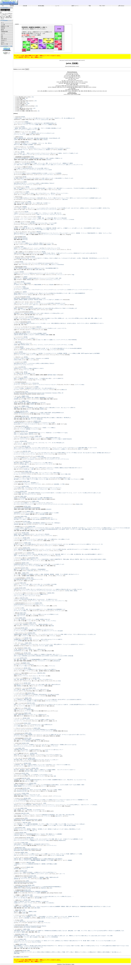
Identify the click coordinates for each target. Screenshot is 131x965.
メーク (15, 695)
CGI (15, 570)
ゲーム (30, 229)
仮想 (29, 705)
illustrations (28, 394)
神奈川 (15, 675)
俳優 (19, 139)
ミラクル (16, 189)
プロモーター (42, 610)
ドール (31, 791)
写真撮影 (44, 159)
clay (43, 269)
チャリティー (67, 384)
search (82, 60)
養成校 (49, 695)
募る (34, 530)
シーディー (29, 384)
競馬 (53, 650)
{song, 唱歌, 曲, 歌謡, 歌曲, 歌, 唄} (72, 89)
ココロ (15, 494)
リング (58, 249)
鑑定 (20, 907)
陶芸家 (18, 239)
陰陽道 (45, 399)
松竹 (34, 948)
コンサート (51, 610)
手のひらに (53, 555)
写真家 (24, 660)
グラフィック (42, 354)
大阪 (44, 625)
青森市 (15, 159)
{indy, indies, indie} (72, 79)
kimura (65, 731)
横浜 (51, 449)
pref (72, 60)
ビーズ (25, 199)
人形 (44, 294)
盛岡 (18, 660)
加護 (25, 620)
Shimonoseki (66, 299)
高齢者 (27, 254)
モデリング (66, 304)
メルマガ (39, 494)
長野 (25, 269)
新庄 (44, 274)
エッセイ (24, 359)
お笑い (26, 932)
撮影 (38, 159)
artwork (38, 394)
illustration (16, 394)
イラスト (19, 179)
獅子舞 (43, 902)
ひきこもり (35, 359)
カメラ (34, 540)
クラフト (54, 304)
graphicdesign (17, 820)
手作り (35, 199)
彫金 (15, 279)
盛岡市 (22, 159)
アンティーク (31, 209)
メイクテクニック (49, 484)
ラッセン (38, 595)
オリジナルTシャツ (53, 479)
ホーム (2, 22)
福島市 (30, 509)
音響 (31, 514)
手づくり (41, 234)
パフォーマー (38, 806)
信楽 (22, 269)
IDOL (51, 585)
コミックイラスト (35, 399)
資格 (41, 625)
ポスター (55, 535)
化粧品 (24, 254)
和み (41, 751)
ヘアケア (50, 796)
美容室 (48, 540)
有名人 (54, 575)
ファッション (55, 189)
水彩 (38, 680)
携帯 (31, 499)
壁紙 (29, 499)
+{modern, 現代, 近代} (20, 102)
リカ (39, 600)
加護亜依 (37, 374)
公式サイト (53, 424)
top (3, 5)
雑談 (43, 5)
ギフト (28, 756)
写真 (90, 5)
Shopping (68, 234)
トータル (49, 189)
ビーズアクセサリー (18, 199)
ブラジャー (41, 615)
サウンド (39, 630)
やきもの (19, 269)
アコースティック (26, 264)
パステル (42, 680)
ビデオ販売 (23, 685)
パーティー (34, 922)
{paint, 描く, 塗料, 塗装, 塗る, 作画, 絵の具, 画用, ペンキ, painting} (72, 83)
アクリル (46, 680)
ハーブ (47, 660)
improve (55, 399)
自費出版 (50, 685)
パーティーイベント (23, 244)
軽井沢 (24, 279)
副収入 (49, 746)
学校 (55, 389)
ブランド (69, 249)
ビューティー (25, 189)
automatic (52, 499)
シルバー (18, 545)
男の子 (30, 550)
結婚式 (45, 244)
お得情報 (45, 825)
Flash (30, 119)
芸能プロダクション (18, 274)
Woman (47, 741)
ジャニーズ (35, 645)
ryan (57, 194)
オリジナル (39, 199)
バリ (48, 756)
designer (58, 635)
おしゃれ (34, 254)
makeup (67, 484)
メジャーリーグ (39, 274)
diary (45, 409)
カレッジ (27, 731)
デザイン (21, 600)
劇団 (23, 640)
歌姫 (26, 499)
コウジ (19, 294)
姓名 (23, 907)
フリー (30, 304)
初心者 (43, 700)
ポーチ (25, 224)
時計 (15, 625)
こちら (40, 57)
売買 (23, 670)
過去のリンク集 (4, 44)
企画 (51, 705)
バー (20, 922)
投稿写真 (33, 835)
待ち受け (35, 499)
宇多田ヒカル (17, 499)
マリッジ (42, 545)
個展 (34, 269)
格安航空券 (43, 892)
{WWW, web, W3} (72, 92)
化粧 (19, 344)
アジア (15, 756)
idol (64, 575)
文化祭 (46, 514)
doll (15, 791)
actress (38, 144)
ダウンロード (43, 635)
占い (34, 229)
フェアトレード (39, 756)
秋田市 (19, 159)
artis (65, 94)
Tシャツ (47, 354)
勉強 (38, 409)
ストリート (16, 354)
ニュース (57, 5)
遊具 (63, 806)
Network (47, 179)
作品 (23, 781)
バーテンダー (24, 922)
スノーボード (17, 761)
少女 (32, 580)
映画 (27, 204)
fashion (37, 134)
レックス (55, 605)
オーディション (44, 194)
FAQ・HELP (102, 5)
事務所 (22, 771)
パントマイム (22, 214)
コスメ (42, 189)
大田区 (52, 119)
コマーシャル (30, 194)
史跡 (43, 937)
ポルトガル (24, 892)
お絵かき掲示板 (27, 179)
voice (35, 144)
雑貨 (35, 209)
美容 (45, 189)
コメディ (34, 214)
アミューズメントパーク (29, 806)
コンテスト (44, 855)
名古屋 (58, 424)
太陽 (54, 334)
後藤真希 (45, 374)
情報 (28, 845)
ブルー (17, 244)
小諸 (28, 269)
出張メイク (16, 329)
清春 (42, 565)
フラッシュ (56, 550)
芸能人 (41, 139)
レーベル (52, 454)
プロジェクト (36, 640)
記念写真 (24, 174)
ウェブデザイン (28, 339)
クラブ (58, 349)
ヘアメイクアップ (36, 329)
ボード (47, 761)
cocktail (85, 449)
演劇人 (28, 530)
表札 (29, 907)
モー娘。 (46, 575)
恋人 (41, 811)
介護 (38, 254)
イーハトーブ (22, 741)
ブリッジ (20, 124)
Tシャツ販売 (60, 479)
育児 (22, 324)
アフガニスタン (60, 384)
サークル (26, 761)
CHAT (60, 550)
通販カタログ (44, 439)
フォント (38, 635)
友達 (37, 786)
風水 (25, 399)
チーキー (28, 439)
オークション (32, 715)
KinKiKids (16, 645)
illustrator (34, 394)
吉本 (21, 948)
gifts (61, 756)
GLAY (27, 645)
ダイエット (36, 570)
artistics (69, 94)
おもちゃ (30, 294)
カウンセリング (21, 339)
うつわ (20, 319)
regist (79, 60)
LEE (47, 878)
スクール (59, 389)
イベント (29, 474)
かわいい (59, 209)
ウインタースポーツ (41, 761)
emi (39, 888)
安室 (29, 897)
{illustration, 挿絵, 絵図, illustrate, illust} (72, 77)
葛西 (48, 786)
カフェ (63, 234)
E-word (69, 60)
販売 (21, 459)
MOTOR (33, 888)
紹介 (40, 700)
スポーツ (31, 736)
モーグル (54, 274)
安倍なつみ (32, 374)
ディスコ (30, 605)
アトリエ (16, 766)
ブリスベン (64, 174)
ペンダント (36, 545)
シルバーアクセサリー (55, 756)
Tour (28, 883)
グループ (24, 540)
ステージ (37, 514)
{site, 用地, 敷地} (72, 88)
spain (47, 892)
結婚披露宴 (31, 159)
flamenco (56, 892)
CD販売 (45, 685)
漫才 (24, 948)
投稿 (37, 354)
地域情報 (12, 5)
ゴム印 (32, 907)
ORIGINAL (61, 545)
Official (24, 888)
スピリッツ (16, 464)
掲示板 (39, 5)
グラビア (24, 194)
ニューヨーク (24, 384)
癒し (20, 229)
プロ (15, 179)
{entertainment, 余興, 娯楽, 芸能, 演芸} (72, 75)
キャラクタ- (16, 219)
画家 (27, 359)
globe (47, 736)
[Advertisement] (41, 11)
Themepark (67, 806)
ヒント (47, 309)
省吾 (22, 524)
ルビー (57, 873)
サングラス (29, 524)
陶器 (44, 751)
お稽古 (46, 625)
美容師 (45, 329)
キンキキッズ (22, 645)
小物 (39, 224)
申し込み (55, 124)
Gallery (2, 42)
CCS (29, 922)
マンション (24, 379)
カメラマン (46, 721)
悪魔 (35, 414)
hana (59, 194)
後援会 (20, 419)
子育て (25, 324)
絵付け (19, 751)
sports (51, 811)
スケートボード (67, 274)
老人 (31, 254)
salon (34, 134)
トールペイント (17, 560)
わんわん (25, 600)
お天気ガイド (4, 40)
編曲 (39, 129)
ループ (26, 630)
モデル (15, 149)
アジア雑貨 (31, 234)
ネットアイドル (46, 585)
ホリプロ (36, 555)
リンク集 (3, 24)
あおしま (44, 499)
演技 (27, 139)
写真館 (20, 660)
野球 (40, 897)
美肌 (27, 309)
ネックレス (51, 199)
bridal (50, 309)
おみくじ (45, 715)
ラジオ (29, 204)
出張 (19, 309)
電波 (37, 615)
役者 (15, 530)
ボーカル (30, 489)
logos (33, 820)
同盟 (15, 169)
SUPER (16, 888)
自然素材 (36, 234)
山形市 (33, 509)
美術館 (50, 334)
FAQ (2, 35)
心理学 (51, 660)
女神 (21, 139)
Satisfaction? (17, 119)
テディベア (16, 154)
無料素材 (31, 630)
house (58, 489)
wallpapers (28, 820)
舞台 (20, 204)
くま (26, 209)
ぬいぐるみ (22, 209)
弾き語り (16, 264)
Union (74, 504)
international (52, 786)
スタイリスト (37, 189)
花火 (15, 469)
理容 (15, 715)
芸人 (64, 214)
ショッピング (24, 845)
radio (65, 424)
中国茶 (51, 399)
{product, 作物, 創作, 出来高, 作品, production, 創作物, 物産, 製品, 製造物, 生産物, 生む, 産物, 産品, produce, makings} (72, 87)
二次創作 (23, 119)
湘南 (27, 234)
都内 (49, 489)
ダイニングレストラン (73, 449)
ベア (33, 154)
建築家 (20, 912)
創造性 (25, 580)
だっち (45, 746)
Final (27, 690)
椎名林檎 (58, 670)
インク (35, 680)
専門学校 (54, 695)
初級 (21, 409)
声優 (21, 144)
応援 (56, 454)
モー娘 (22, 620)
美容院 (27, 134)
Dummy (72, 304)
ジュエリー (30, 249)
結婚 (40, 159)
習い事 (21, 404)
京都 (40, 124)
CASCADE (67, 354)
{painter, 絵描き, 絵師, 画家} (72, 84)
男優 (23, 530)
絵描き (32, 179)
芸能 (40, 640)
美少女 (42, 791)
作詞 (50, 264)
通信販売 (49, 439)
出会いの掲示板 (17, 816)
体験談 (35, 139)
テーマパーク (59, 806)
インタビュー (45, 801)
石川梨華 (24, 575)
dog (54, 565)
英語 (19, 404)
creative (33, 850)
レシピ (41, 922)
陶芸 (15, 239)
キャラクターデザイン (47, 304)
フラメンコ (30, 892)
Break (30, 690)
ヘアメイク (31, 189)
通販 (46, 560)
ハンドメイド (46, 199)
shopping (55, 840)
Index (67, 66)
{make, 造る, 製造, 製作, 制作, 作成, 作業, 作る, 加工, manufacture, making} (72, 82)
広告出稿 (25, 5)
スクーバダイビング (37, 736)
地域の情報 (20, 937)
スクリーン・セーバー (62, 860)
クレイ (48, 219)
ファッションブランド (55, 354)
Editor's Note (75, 66)
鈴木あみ (16, 830)
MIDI (43, 650)
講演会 (38, 917)
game (51, 179)
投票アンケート (75, 5)
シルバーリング (24, 249)
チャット (27, 229)
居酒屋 (51, 565)
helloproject (60, 374)
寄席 (36, 932)
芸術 (79, 94)
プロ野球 (19, 811)
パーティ (40, 902)
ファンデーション (18, 254)
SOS (18, 570)
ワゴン (36, 690)
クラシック (55, 680)
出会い (34, 259)
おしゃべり (21, 399)
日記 (48, 399)
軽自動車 (49, 690)
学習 (36, 409)
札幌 (15, 710)
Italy (19, 883)
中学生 (27, 119)
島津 (15, 419)
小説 (33, 119)
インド (33, 786)
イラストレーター (37, 184)
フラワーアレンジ (35, 878)
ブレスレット (58, 199)
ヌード (45, 791)
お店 (26, 259)
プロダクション (32, 585)
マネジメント (49, 274)
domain (75, 60)
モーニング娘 (17, 620)
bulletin (36, 179)
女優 (18, 204)
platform (40, 820)
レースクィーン (30, 284)
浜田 (20, 524)
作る (32, 665)
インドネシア (21, 756)
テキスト (25, 570)
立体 (36, 294)
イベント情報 (57, 474)
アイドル (22, 284)
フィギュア (40, 294)
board (40, 179)
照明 (33, 514)
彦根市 (50, 514)
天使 (32, 414)
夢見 (15, 615)
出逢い (26, 811)
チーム (22, 761)
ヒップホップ (21, 349)
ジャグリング (28, 214)
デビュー (38, 194)
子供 (49, 791)
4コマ (29, 580)
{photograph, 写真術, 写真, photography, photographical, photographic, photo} (72, 85)
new (63, 60)
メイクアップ (26, 389)
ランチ (38, 751)
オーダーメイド (30, 545)
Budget (25, 883)
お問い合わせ (121, 5)
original (55, 791)
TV (39, 675)
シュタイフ (37, 439)
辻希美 (41, 374)
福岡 (29, 309)
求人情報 (53, 816)
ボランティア (43, 705)
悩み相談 (16, 229)
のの (32, 620)
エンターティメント (42, 204)
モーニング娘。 (17, 575)
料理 (24, 444)
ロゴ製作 (82, 479)
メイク (15, 309)
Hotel (21, 883)
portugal (52, 892)
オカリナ (33, 319)
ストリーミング (51, 801)
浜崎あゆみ (29, 519)
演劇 (24, 139)
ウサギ (46, 776)
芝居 (31, 640)
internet (51, 840)
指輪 (21, 545)
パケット (43, 560)
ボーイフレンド (20, 469)
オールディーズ (17, 590)
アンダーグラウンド (32, 349)
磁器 (21, 239)
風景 (39, 509)
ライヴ (47, 610)
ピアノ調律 (29, 164)
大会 (39, 922)
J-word (65, 60)
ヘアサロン (26, 796)
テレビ (23, 204)
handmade (38, 850)
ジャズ (50, 680)
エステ (38, 309)
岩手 (15, 660)
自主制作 (38, 705)
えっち (32, 615)
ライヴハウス (36, 610)
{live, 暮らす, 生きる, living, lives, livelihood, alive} (72, 80)
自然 (32, 279)
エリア (62, 610)
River (60, 464)
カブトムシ (43, 469)
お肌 (26, 314)
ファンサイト (35, 524)
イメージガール (53, 149)
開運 (18, 907)
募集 (32, 530)
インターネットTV (62, 454)
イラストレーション (27, 680)
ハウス (22, 489)
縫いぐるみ (22, 259)
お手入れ (22, 314)
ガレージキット (36, 791)
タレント (31, 149)
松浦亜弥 (32, 575)
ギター (20, 264)
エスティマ (20, 690)
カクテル (16, 922)
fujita (39, 429)
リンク (28, 665)
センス (40, 550)
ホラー (21, 580)
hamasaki (42, 519)
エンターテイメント (18, 806)
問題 (45, 650)
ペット (26, 565)
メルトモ (44, 811)
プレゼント (52, 154)
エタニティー (28, 329)
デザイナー (32, 816)
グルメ (45, 845)
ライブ (42, 264)
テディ (42, 459)
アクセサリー (30, 199)
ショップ (24, 459)
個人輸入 (33, 439)
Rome (15, 883)
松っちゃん (32, 464)
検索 (66, 610)
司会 (48, 349)
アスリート (32, 274)
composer (16, 927)
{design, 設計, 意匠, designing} (72, 74)
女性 (24, 419)
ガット (32, 264)
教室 (18, 319)
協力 (48, 705)
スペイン (20, 892)
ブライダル (54, 244)
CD (38, 700)
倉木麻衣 (41, 670)
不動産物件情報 (4, 31)
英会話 (41, 399)
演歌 (27, 419)
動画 (52, 219)
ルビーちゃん (52, 873)
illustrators (22, 394)
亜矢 (18, 419)
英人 (20, 535)
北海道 (21, 796)
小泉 (21, 835)
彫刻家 (15, 892)
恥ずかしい (30, 139)
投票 (2, 37)
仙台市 (26, 159)
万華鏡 (55, 860)
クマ (21, 154)
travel (60, 892)
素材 (36, 404)
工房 (43, 530)
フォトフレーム (31, 224)
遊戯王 (20, 570)
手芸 (49, 560)
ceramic (26, 850)
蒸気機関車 (16, 781)
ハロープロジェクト (38, 575)
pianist (21, 927)
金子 (50, 119)
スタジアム (47, 519)
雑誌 (34, 194)
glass (72, 94)
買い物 (31, 845)
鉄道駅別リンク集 (5, 26)
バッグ (22, 224)
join (53, 705)
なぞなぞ (49, 650)
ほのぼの (16, 324)
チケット (16, 670)
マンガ (18, 580)
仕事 (34, 294)
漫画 (46, 219)
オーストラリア (17, 174)
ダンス (15, 124)
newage (39, 927)
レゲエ (39, 474)
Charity (72, 384)
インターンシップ (38, 174)
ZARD (44, 736)
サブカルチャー (44, 835)
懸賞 (51, 605)
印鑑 (15, 907)
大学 (40, 786)
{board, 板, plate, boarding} (72, 73)
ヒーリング (34, 685)
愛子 (35, 469)
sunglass (50, 524)
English (70, 66)
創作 (15, 580)
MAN (37, 888)
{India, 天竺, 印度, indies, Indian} (72, 78)
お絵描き (40, 715)
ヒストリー (62, 590)
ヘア (15, 731)
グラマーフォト (29, 174)
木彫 (57, 154)
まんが (28, 873)
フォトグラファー (58, 174)
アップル (39, 741)
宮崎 (34, 690)
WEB (49, 855)
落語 (27, 948)
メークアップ (24, 695)
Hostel (31, 883)
